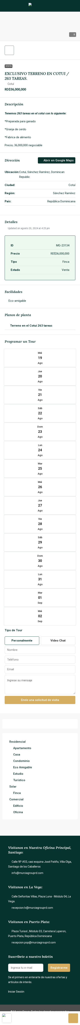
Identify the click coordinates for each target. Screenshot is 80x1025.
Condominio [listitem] (21, 761)
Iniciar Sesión (16, 991)
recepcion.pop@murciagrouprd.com (34, 942)
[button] (9, 50)
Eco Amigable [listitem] (22, 767)
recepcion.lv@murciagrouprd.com (32, 907)
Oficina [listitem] (18, 812)
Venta (8, 66)
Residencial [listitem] (17, 741)
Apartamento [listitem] (22, 748)
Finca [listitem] (17, 793)
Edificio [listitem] (18, 806)
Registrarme (59, 967)
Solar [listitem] (13, 786)
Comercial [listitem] (16, 799)
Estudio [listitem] (18, 773)
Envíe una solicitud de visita (40, 700)
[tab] (40, 326)
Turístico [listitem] (19, 780)
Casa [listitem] (16, 754)
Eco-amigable (17, 301)
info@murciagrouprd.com (27, 873)
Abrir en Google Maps (58, 160)
